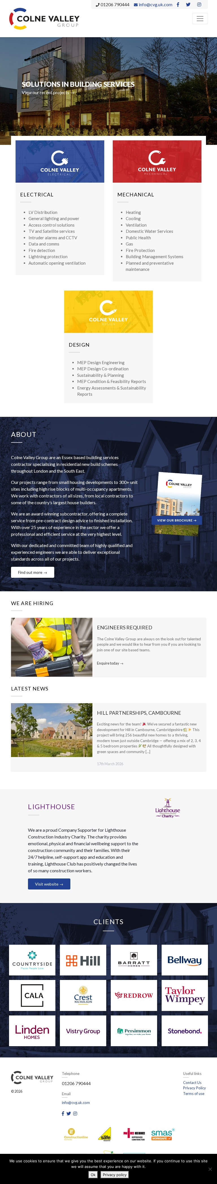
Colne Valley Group (44, 18)
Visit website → (49, 884)
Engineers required (124, 627)
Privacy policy (115, 1174)
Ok (93, 1174)
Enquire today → (110, 663)
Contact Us (192, 1082)
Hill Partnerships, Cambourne (139, 713)
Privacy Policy (194, 1088)
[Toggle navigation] (200, 18)
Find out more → (32, 572)
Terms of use (193, 1093)
